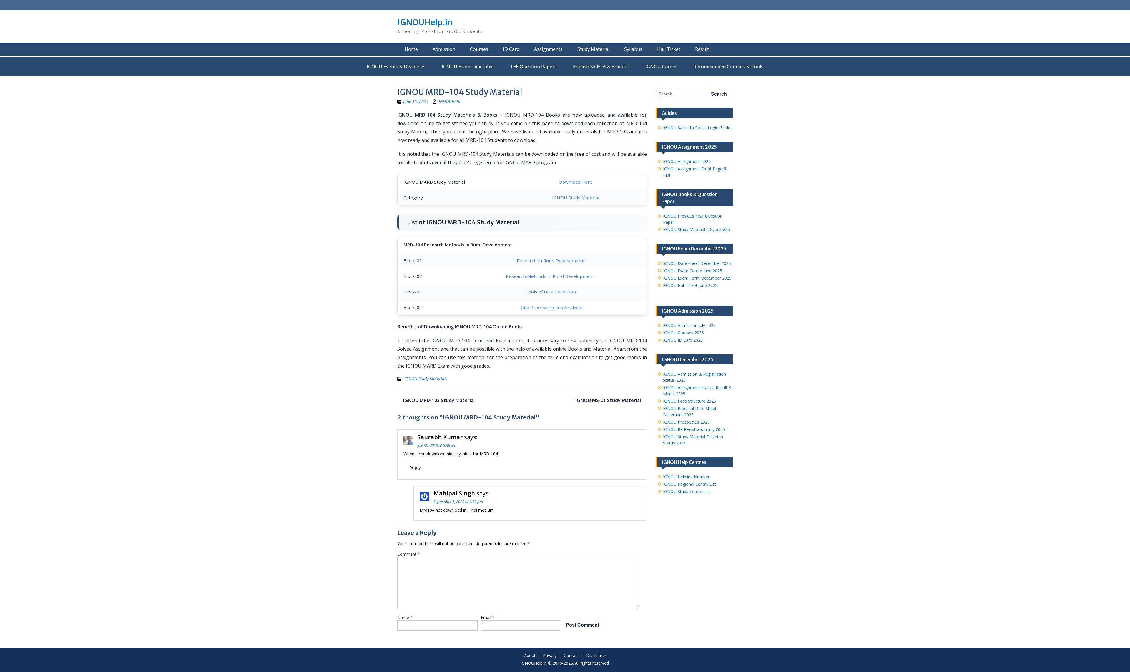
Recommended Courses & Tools (728, 66)
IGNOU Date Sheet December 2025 (697, 263)
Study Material (593, 49)
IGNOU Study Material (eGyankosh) (696, 229)
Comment (408, 554)
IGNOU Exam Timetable (468, 66)
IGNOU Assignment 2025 (687, 161)
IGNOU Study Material (575, 197)
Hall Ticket (668, 49)
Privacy (549, 656)
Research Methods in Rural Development (550, 276)
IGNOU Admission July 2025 (689, 325)
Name (405, 617)
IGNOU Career (661, 66)
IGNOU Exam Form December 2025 (697, 278)
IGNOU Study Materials (425, 378)
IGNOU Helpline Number (686, 476)
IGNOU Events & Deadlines (396, 66)
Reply (415, 467)
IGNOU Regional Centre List (689, 484)
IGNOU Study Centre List (686, 491)
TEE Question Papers (533, 66)
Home (411, 49)
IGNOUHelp (449, 101)
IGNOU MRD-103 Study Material (439, 400)
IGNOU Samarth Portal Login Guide (696, 127)
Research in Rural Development (551, 260)
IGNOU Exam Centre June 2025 (692, 270)
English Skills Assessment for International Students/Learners (601, 66)
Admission (444, 49)
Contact (571, 656)
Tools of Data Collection (551, 292)
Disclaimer (596, 656)
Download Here (575, 182)
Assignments (548, 49)
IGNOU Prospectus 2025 (686, 422)
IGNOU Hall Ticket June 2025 (690, 285)
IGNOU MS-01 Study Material (608, 400)
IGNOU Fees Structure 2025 (689, 401)
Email (488, 617)
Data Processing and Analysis (550, 307)
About (530, 656)
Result (702, 49)
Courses (479, 49)
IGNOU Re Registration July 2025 (694, 429)
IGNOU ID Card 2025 (683, 340)
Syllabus (633, 49)
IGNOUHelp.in (425, 22)
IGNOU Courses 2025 (683, 333)
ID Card (511, 49)
